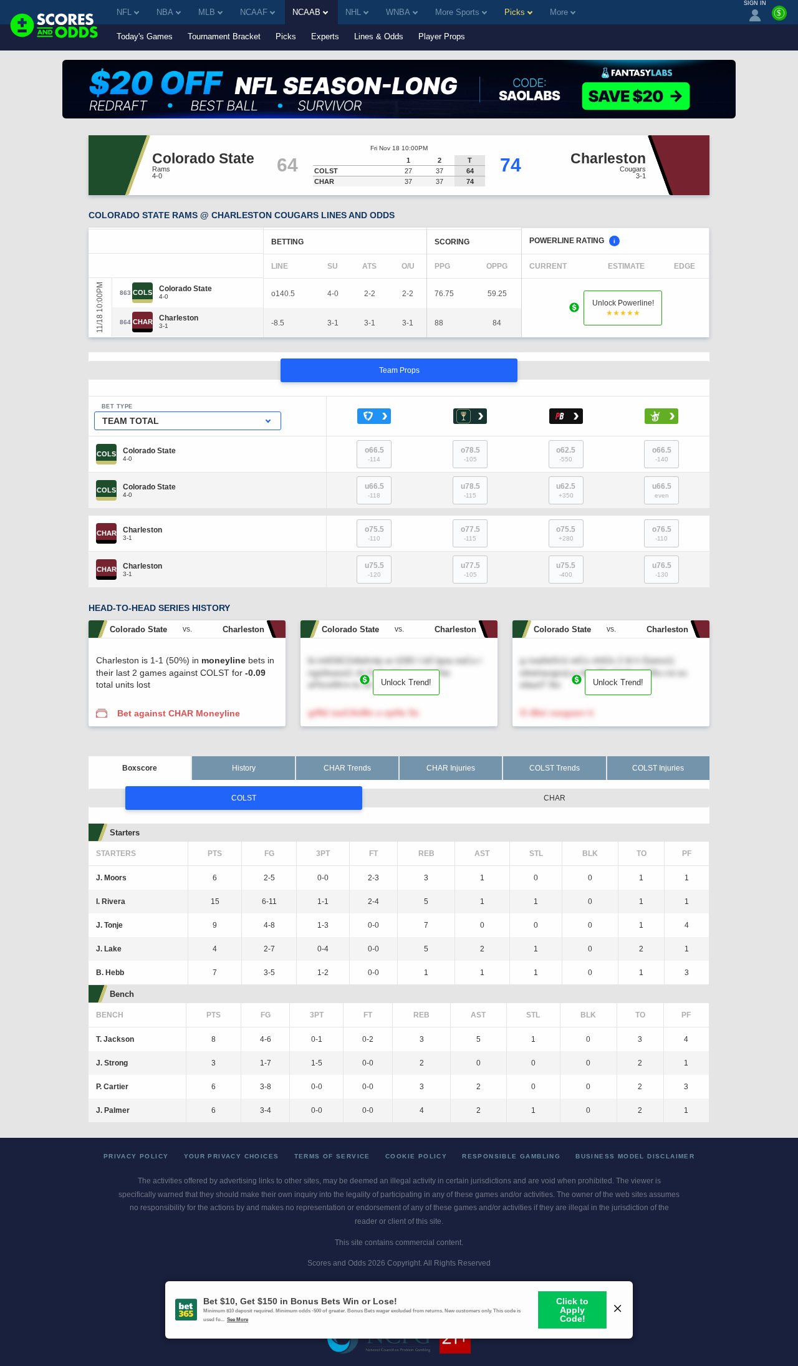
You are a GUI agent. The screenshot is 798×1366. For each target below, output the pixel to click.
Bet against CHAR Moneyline (178, 713)
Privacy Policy (136, 1156)
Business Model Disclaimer (635, 1156)
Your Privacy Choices (231, 1156)
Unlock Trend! (406, 682)
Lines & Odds (378, 36)
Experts (325, 36)
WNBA (398, 12)
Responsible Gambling (511, 1156)
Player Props (441, 36)
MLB (206, 12)
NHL (353, 12)
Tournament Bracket (224, 36)
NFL (124, 12)
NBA (164, 12)
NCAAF (253, 12)
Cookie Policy (416, 1156)
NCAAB (306, 12)
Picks (286, 36)
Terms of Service (332, 1156)
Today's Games (145, 36)
